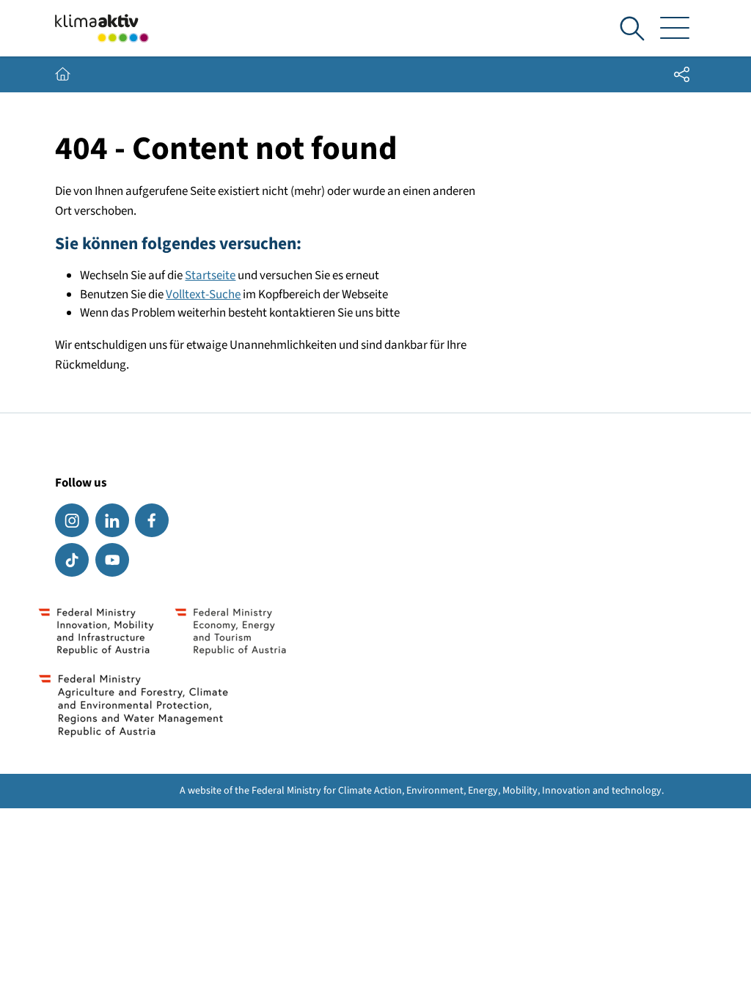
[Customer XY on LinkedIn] (112, 520)
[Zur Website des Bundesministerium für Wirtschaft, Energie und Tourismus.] (230, 631)
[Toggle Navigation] (675, 29)
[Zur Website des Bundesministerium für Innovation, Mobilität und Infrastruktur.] (96, 631)
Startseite (210, 275)
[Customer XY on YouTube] (112, 560)
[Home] (102, 28)
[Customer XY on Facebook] (152, 520)
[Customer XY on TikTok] (72, 560)
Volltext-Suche (203, 294)
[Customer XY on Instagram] (72, 520)
